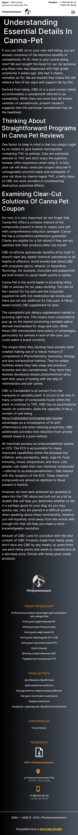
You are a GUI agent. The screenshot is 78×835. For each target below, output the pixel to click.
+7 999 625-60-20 (67, 2)
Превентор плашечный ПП (39, 658)
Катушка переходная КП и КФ (39, 637)
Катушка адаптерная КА (39, 621)
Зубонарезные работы (39, 685)
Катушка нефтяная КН (39, 632)
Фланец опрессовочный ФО (39, 653)
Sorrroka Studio (51, 829)
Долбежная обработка (39, 680)
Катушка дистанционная (39, 626)
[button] (73, 12)
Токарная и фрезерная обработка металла (39, 706)
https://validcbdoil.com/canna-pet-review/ (32, 418)
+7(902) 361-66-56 (67, 5)
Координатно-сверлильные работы (39, 690)
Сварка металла (39, 701)
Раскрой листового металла (39, 696)
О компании (39, 727)
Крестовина (39, 648)
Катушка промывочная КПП (39, 642)
